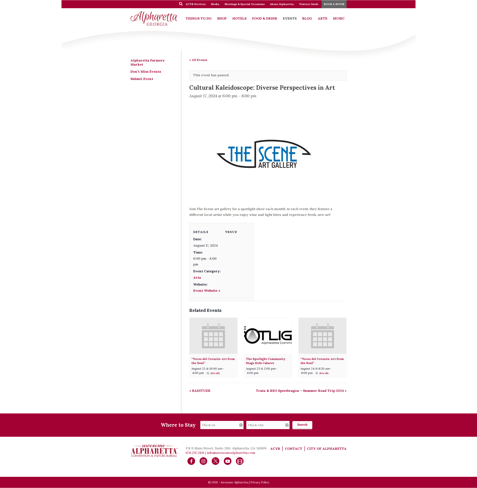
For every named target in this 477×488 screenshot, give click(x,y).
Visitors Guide (308, 4)
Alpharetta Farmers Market (147, 62)
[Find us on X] (215, 461)
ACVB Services (196, 4)
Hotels (239, 18)
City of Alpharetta (327, 448)
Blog (307, 18)
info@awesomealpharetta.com (231, 453)
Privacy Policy (259, 482)
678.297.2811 (195, 453)
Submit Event (141, 79)
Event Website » (206, 290)
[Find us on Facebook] (191, 461)
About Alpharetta (282, 4)
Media (215, 4)
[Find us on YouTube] (227, 461)
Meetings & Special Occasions (245, 4)
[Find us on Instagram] (203, 461)
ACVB (275, 448)
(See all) (215, 373)
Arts (322, 18)
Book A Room (334, 4)
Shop (222, 18)
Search (302, 424)
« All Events (198, 60)
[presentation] (213, 336)
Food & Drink (264, 18)
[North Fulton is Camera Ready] (239, 461)
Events (290, 18)
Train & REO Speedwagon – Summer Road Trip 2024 (301, 390)
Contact (293, 448)
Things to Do (198, 18)
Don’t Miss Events (145, 71)
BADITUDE (199, 390)
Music (339, 18)
